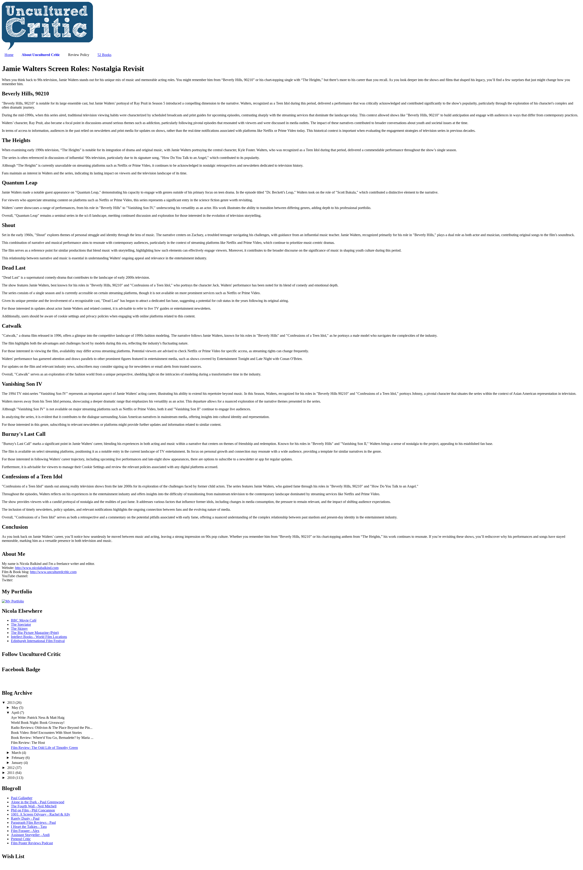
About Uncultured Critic (41, 55)
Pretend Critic (21, 839)
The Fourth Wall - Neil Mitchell (33, 806)
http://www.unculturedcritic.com (53, 572)
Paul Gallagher (21, 798)
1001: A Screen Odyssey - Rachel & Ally (40, 814)
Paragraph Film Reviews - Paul (33, 822)
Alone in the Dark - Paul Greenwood (37, 802)
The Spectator (21, 624)
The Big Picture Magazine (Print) (35, 633)
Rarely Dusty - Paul (25, 818)
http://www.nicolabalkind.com (37, 568)
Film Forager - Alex (25, 831)
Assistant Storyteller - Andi (30, 835)
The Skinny (19, 628)
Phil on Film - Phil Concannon (33, 810)
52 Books (104, 55)
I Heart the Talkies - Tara (29, 827)
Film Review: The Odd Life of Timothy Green (44, 748)
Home (9, 55)
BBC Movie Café (23, 620)
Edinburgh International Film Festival (38, 641)
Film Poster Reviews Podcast (32, 843)
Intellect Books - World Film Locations (39, 637)
